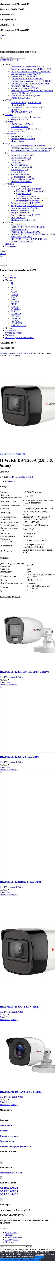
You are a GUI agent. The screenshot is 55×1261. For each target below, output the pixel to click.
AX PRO (15, 302)
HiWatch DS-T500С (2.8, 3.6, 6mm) (19, 1006)
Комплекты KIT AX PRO (22, 86)
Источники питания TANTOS (24, 208)
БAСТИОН (16, 309)
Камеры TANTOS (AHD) (22, 210)
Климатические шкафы (21, 136)
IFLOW (14, 297)
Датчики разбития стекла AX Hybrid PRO (30, 83)
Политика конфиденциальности (15, 1146)
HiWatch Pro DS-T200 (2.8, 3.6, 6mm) (21, 1091)
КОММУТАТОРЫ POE (21, 237)
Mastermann (10, 134)
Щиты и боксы (17, 141)
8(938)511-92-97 (9, 1194)
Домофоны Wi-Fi (23, 193)
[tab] (30, 481)
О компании (6, 1125)
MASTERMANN (18, 325)
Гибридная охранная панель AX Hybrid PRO (31, 71)
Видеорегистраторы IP (21, 158)
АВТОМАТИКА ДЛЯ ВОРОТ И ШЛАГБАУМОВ (26, 103)
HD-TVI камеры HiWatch (22, 124)
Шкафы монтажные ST (21, 181)
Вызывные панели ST (21, 160)
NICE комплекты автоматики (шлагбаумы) (30, 150)
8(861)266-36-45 (9, 1188)
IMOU (13, 299)
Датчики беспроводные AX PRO (26, 74)
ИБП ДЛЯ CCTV (18, 225)
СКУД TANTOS (18, 217)
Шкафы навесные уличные (23, 138)
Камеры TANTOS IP (20, 213)
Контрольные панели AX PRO (25, 88)
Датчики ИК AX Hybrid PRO (24, 76)
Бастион (9, 222)
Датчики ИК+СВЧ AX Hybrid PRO (27, 79)
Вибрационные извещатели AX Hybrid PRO (31, 69)
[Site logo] (6, 46)
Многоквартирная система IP (29, 201)
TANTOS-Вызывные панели (29, 189)
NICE (7, 143)
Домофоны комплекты (26, 196)
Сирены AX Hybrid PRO (22, 93)
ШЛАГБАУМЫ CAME (21, 112)
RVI (12, 285)
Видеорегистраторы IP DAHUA (25, 117)
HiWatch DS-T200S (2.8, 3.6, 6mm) (19, 756)
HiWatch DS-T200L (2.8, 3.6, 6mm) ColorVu (24, 671)
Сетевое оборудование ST (22, 179)
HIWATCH (15, 321)
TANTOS (9, 184)
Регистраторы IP (18, 131)
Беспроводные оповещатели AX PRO (28, 67)
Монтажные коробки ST (22, 177)
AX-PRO (9, 64)
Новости (4, 1131)
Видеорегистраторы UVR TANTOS (27, 205)
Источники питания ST (21, 167)
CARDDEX (16, 314)
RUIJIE (14, 304)
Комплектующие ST (20, 174)
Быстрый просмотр (8, 685)
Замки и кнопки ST (19, 165)
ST (6, 153)
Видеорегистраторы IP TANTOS (25, 203)
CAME (8, 100)
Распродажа (10, 246)
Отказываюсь (6, 1260)
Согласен (39, 1257)
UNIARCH (16, 318)
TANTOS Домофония (20, 186)
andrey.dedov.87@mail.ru (11, 1173)
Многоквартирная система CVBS (31, 198)
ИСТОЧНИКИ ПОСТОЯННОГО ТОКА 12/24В (33, 234)
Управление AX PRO (20, 98)
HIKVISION (16, 323)
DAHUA (9, 114)
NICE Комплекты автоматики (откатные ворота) (33, 148)
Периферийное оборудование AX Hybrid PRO (32, 91)
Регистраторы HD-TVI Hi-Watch (25, 129)
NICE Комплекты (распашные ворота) (28, 146)
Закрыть (3, 1228)
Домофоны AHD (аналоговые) (30, 191)
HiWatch (9, 122)
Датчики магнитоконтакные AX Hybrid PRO (31, 81)
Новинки (9, 244)
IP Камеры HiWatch (19, 126)
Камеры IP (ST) (18, 172)
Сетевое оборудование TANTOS (25, 215)
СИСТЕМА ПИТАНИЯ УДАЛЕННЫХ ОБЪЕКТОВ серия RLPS (29, 240)
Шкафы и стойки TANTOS (23, 220)
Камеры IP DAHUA (20, 119)
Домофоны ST (17, 162)
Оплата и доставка (9, 1136)
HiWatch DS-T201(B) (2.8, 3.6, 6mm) (20, 881)
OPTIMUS (15, 316)
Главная (4, 353)
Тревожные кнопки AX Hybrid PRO (27, 95)
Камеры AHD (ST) (19, 169)
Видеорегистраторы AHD (22, 155)
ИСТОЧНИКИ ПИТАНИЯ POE (25, 232)
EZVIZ (14, 287)
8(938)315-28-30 (9, 1191)
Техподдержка (7, 1141)
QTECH (14, 294)
